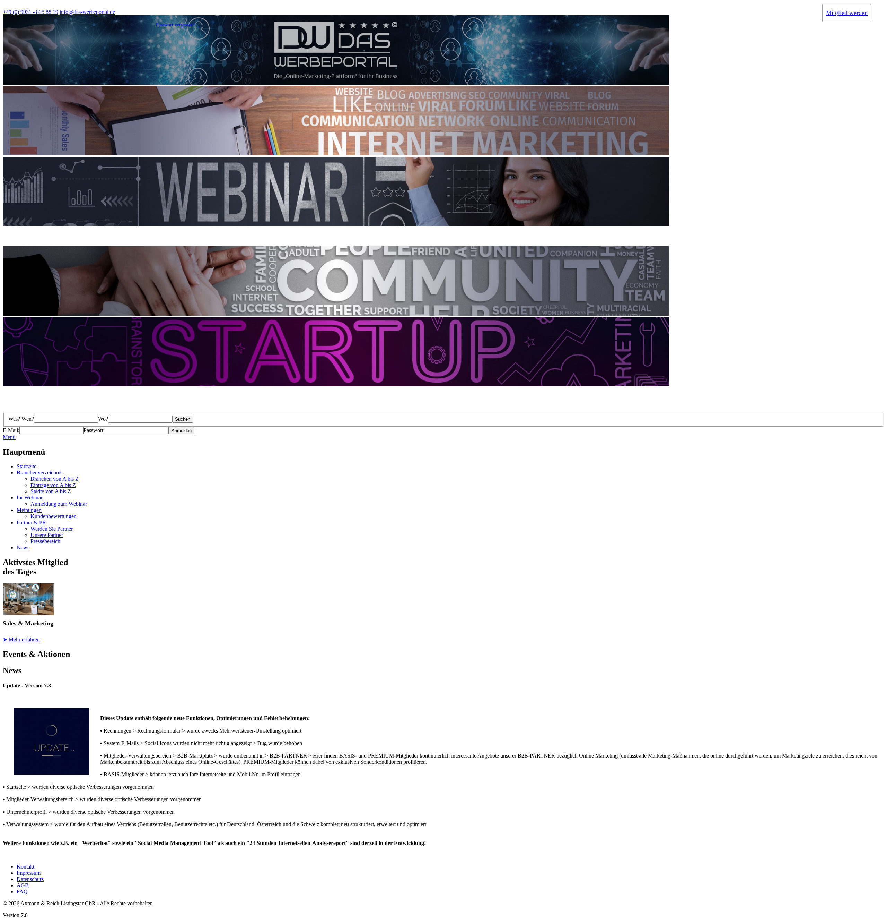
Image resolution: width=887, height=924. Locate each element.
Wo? (103, 419)
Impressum (29, 873)
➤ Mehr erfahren (21, 639)
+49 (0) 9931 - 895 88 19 (30, 12)
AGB (23, 885)
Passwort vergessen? (175, 24)
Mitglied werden (847, 12)
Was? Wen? (21, 419)
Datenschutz (30, 879)
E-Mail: (11, 430)
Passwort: (94, 430)
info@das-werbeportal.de (87, 12)
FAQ (22, 892)
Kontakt (25, 867)
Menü (9, 437)
